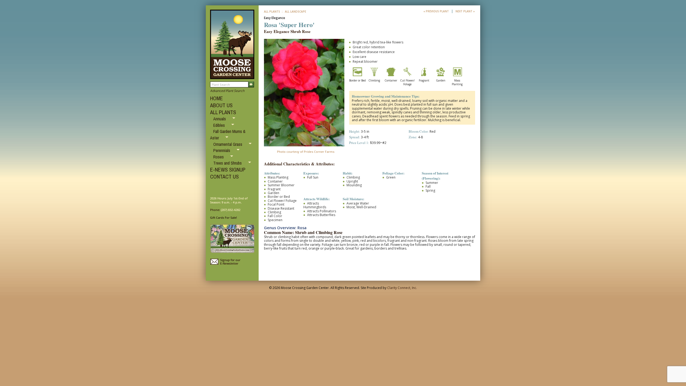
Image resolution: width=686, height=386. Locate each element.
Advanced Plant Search (227, 90)
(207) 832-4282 (230, 210)
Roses (219, 157)
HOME (216, 98)
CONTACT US (224, 176)
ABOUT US (221, 105)
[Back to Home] (232, 76)
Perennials (222, 150)
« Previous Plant (436, 11)
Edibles (219, 125)
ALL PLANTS (223, 112)
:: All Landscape (293, 11)
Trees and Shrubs (228, 163)
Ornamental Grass (228, 144)
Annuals (220, 119)
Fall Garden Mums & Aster (227, 134)
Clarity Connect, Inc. (402, 287)
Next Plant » (465, 11)
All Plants (272, 11)
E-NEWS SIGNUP (227, 169)
